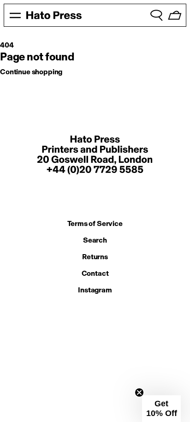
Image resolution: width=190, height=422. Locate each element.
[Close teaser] (139, 392)
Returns (95, 256)
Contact (95, 273)
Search (95, 240)
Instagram (95, 289)
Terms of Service (94, 223)
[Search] (156, 15)
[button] (161, 408)
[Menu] (15, 15)
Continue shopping (31, 71)
